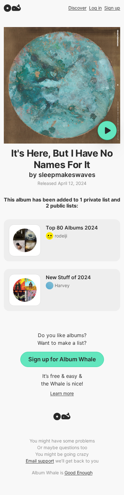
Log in (95, 8)
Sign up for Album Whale (62, 359)
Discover (77, 8)
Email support (40, 460)
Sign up (112, 8)
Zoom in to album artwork (62, 85)
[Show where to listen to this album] (107, 130)
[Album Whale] (12, 8)
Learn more (62, 393)
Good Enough (79, 472)
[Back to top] (62, 418)
